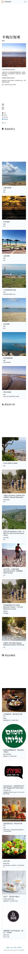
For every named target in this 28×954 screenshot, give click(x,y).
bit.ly (5, 122)
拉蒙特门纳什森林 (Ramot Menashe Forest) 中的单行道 (13, 644)
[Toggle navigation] (25, 2)
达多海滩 (6, 256)
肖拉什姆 (6, 861)
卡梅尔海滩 (7, 188)
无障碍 (15, 947)
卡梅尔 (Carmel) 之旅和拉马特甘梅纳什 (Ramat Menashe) (14, 496)
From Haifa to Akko (10, 463)
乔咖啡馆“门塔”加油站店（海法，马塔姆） (13, 932)
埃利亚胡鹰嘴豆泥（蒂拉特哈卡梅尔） (13, 751)
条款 (11, 947)
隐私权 (8, 947)
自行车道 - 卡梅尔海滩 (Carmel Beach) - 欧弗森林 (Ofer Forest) (13, 571)
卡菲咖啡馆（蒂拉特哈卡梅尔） (12, 715)
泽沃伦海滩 (7, 392)
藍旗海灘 (5, 119)
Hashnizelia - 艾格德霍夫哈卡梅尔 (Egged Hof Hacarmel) (13, 787)
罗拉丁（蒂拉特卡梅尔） (12, 897)
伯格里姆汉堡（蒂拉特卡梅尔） (12, 824)
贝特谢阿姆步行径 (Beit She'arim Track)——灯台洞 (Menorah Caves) (13, 607)
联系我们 (19, 947)
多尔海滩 (6, 324)
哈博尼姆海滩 (8, 358)
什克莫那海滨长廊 (9, 290)
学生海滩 (6, 222)
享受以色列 (8, 1)
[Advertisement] (14, 20)
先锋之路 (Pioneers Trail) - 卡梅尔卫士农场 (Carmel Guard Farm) (13, 533)
